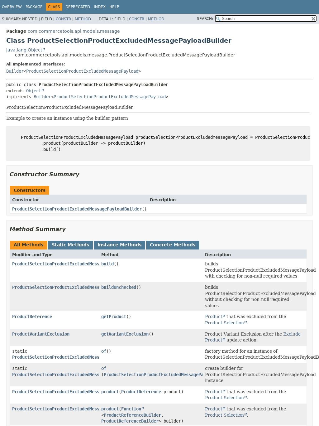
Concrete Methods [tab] (172, 244)
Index (100, 7)
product (110, 391)
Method (83, 19)
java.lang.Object (24, 49)
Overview (12, 7)
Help (114, 7)
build (107, 263)
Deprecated (77, 7)
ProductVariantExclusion (40, 334)
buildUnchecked (118, 287)
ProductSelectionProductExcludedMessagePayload (82, 71)
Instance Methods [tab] (119, 244)
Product (213, 316)
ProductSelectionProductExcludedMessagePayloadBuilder (77, 208)
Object (33, 90)
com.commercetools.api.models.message (74, 31)
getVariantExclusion (125, 334)
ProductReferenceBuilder (132, 415)
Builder (15, 71)
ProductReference (32, 316)
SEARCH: (205, 19)
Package (34, 7)
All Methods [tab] (28, 244)
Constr (63, 19)
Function (131, 408)
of (103, 351)
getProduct (113, 316)
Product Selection (224, 322)
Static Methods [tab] (70, 244)
